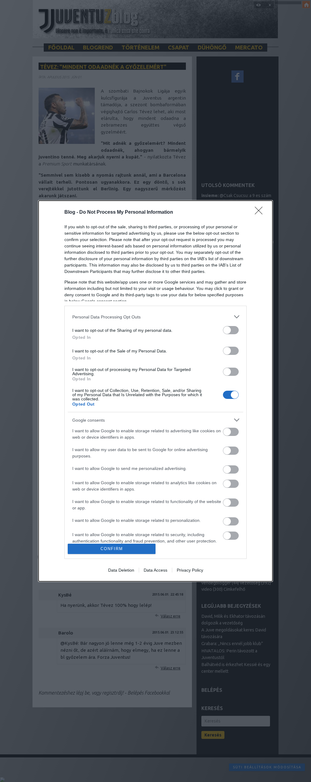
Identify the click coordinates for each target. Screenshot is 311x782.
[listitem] (155, 317)
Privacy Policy (190, 570)
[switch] (231, 330)
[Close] (260, 212)
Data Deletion (121, 570)
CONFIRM (112, 548)
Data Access (155, 570)
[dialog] (155, 391)
